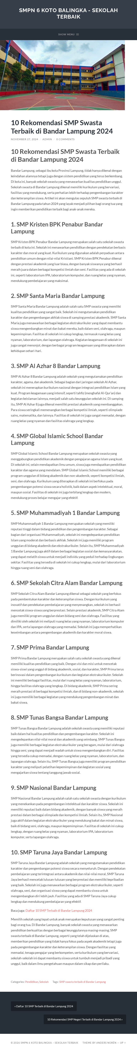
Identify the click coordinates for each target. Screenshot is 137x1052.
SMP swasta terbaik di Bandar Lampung (82, 981)
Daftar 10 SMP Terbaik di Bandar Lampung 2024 (59, 910)
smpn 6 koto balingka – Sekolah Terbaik (49, 1042)
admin (47, 139)
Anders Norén (106, 1042)
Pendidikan (31, 981)
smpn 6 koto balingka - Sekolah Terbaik (68, 13)
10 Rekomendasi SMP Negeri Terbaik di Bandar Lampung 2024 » (85, 1019)
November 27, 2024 (24, 139)
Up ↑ (123, 1042)
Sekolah (44, 981)
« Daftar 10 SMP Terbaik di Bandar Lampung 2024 (43, 1006)
